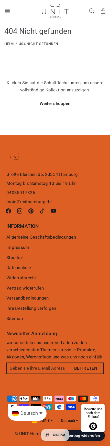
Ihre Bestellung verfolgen (31, 308)
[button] (9, 11)
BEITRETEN (85, 368)
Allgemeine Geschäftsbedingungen (41, 237)
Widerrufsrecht (21, 277)
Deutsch (68, 421)
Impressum (17, 247)
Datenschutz (18, 267)
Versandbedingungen (27, 298)
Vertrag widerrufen (25, 288)
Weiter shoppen (55, 103)
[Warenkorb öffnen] (103, 11)
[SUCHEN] (91, 11)
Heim (9, 44)
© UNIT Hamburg (32, 433)
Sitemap (14, 318)
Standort (15, 257)
